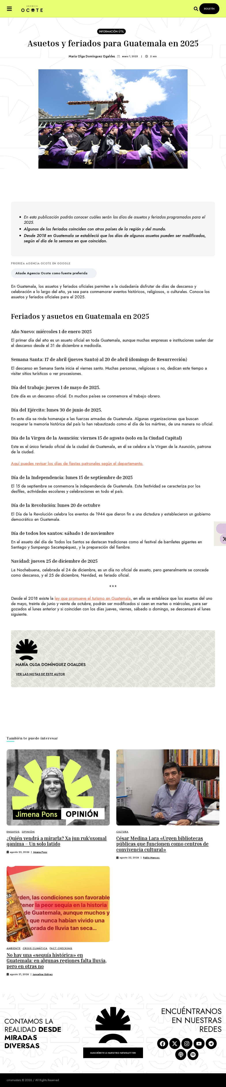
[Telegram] (211, 1043)
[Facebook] (162, 1043)
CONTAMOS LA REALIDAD (32, 1033)
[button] (9, 8)
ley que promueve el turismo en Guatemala (93, 598)
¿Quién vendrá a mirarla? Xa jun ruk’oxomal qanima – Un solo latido (57, 841)
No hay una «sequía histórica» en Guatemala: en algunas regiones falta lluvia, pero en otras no (57, 960)
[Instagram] (186, 1043)
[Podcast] (180, 1054)
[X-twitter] (174, 1043)
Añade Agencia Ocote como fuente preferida (51, 273)
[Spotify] (192, 1054)
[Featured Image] (58, 787)
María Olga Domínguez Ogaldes (92, 56)
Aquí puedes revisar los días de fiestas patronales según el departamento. (77, 463)
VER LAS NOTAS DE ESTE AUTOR (40, 674)
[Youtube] (199, 1043)
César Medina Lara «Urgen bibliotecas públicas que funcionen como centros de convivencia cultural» (162, 843)
